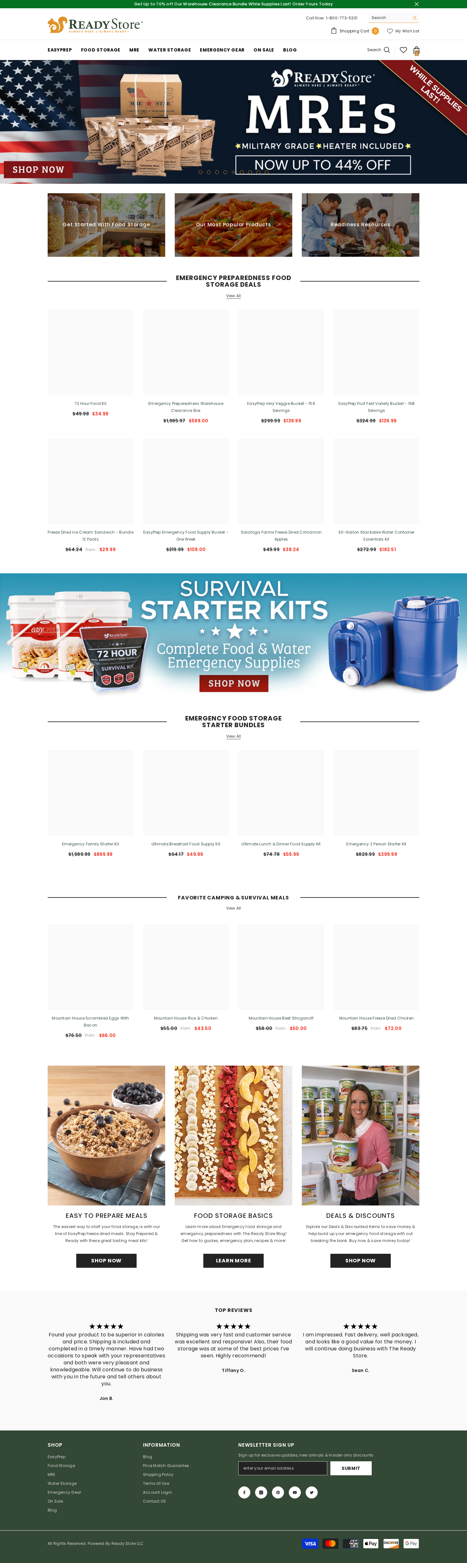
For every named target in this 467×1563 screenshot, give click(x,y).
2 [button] (209, 172)
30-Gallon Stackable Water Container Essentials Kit (376, 535)
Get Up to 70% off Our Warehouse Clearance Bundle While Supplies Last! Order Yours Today (233, 4)
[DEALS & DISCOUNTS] (360, 1135)
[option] (233, 122)
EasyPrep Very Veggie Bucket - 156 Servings (281, 407)
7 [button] (250, 172)
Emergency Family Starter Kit (90, 844)
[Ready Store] (233, 635)
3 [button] (217, 172)
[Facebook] (244, 1492)
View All (233, 295)
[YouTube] (295, 1492)
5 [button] (233, 172)
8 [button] (258, 172)
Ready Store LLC (128, 1543)
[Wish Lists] (403, 50)
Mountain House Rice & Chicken (186, 1018)
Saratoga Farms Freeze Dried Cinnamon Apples (281, 535)
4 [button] (225, 172)
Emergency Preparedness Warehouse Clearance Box (185, 407)
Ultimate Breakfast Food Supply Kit (186, 844)
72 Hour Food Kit (90, 403)
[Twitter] (312, 1492)
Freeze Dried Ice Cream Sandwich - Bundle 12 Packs (90, 535)
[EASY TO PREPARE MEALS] (106, 1135)
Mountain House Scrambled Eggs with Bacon (90, 1021)
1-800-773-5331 (341, 18)
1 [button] (200, 172)
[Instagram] (261, 1492)
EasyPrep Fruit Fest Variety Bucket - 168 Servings (376, 407)
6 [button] (242, 172)
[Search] (394, 18)
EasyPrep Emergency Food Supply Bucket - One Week (185, 535)
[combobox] (389, 18)
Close (416, 4)
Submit (351, 1468)
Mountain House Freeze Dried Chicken (376, 1018)
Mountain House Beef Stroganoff (281, 1018)
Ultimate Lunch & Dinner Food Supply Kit (281, 844)
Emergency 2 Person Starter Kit (376, 844)
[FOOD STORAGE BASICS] (233, 1135)
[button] (5, 121)
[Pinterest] (278, 1492)
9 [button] (266, 172)
